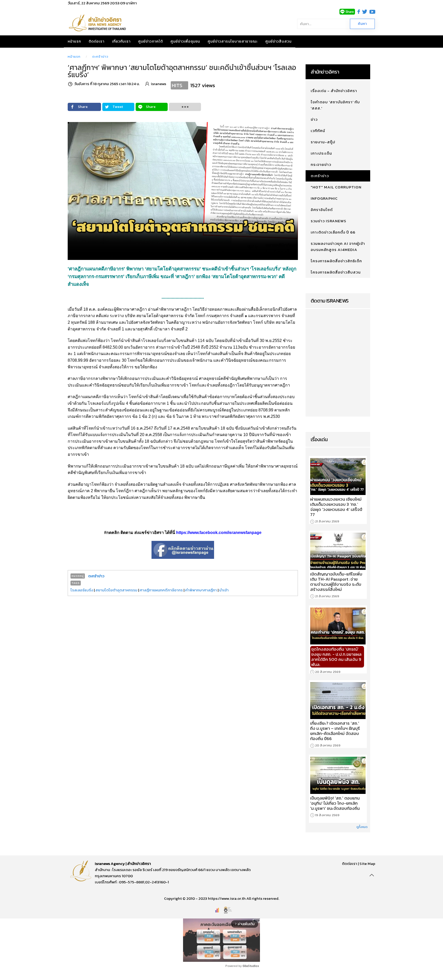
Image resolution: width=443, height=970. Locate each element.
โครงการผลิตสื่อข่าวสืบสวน (336, 272)
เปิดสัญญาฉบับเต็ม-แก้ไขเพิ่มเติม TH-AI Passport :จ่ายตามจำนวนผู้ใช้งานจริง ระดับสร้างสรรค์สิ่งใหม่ (336, 581)
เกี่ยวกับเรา (121, 41)
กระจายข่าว (321, 164)
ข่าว (314, 119)
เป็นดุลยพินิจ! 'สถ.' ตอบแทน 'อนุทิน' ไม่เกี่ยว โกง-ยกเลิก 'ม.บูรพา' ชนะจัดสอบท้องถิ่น (335, 803)
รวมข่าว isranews (328, 221)
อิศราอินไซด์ (322, 210)
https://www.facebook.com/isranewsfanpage (218, 532)
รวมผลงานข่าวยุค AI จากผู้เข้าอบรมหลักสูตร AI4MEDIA (338, 246)
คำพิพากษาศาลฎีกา (201, 590)
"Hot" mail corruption (336, 187)
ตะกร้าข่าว (100, 56)
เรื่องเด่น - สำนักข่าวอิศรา (334, 91)
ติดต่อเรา (96, 41)
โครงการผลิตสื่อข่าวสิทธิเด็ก (336, 261)
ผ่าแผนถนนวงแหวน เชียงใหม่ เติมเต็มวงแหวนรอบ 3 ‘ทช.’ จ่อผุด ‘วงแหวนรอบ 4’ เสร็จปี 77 (336, 507)
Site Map (367, 863)
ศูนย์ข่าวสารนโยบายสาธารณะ (233, 41)
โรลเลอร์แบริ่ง (82, 590)
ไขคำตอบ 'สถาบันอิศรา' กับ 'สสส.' (335, 105)
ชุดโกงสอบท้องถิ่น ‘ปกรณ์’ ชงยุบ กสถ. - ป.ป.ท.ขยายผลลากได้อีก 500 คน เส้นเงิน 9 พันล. (336, 657)
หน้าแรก (74, 41)
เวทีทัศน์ (318, 131)
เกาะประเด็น (321, 153)
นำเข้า (224, 590)
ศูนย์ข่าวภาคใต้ (150, 41)
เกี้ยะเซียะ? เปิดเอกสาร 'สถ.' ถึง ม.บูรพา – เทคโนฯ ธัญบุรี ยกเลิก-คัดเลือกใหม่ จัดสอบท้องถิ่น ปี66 (335, 731)
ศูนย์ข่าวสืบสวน (278, 41)
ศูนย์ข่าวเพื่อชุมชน (185, 41)
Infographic (324, 198)
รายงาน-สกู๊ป (323, 142)
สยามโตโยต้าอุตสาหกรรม (116, 590)
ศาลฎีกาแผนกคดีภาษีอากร (161, 590)
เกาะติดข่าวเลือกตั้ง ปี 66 (333, 232)
